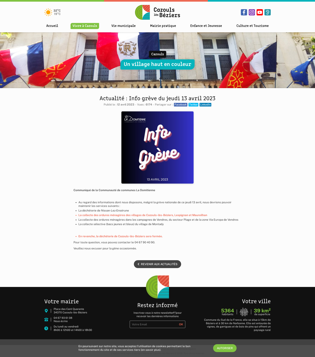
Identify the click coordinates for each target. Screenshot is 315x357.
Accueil (52, 26)
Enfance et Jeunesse (206, 26)
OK (181, 324)
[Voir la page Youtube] (260, 12)
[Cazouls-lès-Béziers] (157, 12)
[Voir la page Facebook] (244, 12)
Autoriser (225, 348)
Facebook (181, 104)
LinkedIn (205, 104)
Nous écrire (61, 321)
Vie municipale (123, 26)
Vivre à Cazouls (85, 26)
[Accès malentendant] (267, 12)
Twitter (193, 104)
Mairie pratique (163, 26)
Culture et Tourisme (252, 26)
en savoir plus (151, 349)
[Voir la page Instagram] (252, 12)
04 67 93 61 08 (63, 317)
